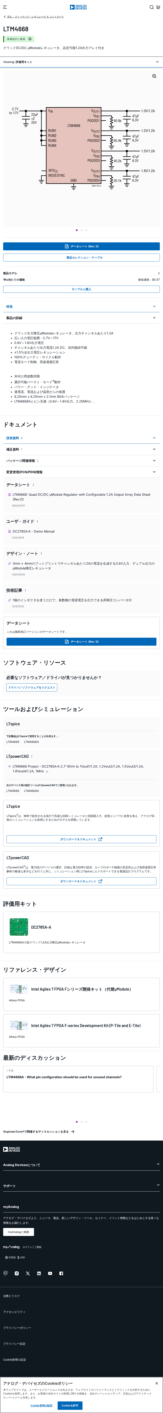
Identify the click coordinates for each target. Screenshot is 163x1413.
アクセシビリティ (14, 1311)
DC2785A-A (41, 927)
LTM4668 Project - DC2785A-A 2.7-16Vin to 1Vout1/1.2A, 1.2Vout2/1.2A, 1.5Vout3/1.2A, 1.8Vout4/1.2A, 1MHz (78, 768)
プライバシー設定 (14, 1343)
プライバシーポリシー (17, 1327)
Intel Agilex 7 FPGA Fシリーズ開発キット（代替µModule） (82, 989)
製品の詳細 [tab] (14, 318)
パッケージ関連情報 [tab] (22, 461)
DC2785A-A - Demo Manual (34, 531)
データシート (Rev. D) (85, 246)
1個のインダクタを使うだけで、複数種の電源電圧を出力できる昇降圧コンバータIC (72, 600)
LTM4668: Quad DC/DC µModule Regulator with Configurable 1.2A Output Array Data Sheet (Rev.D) (81, 497)
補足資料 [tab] (14, 449)
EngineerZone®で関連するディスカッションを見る (36, 1131)
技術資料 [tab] (14, 438)
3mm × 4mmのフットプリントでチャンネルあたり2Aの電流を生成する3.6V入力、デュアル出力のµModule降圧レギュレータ (84, 565)
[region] (81, 1395)
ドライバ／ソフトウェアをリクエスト (31, 687)
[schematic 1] (81, 148)
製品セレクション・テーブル (85, 257)
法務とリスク (11, 1295)
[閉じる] (156, 1383)
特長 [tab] (9, 306)
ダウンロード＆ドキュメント (78, 839)
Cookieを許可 (70, 1405)
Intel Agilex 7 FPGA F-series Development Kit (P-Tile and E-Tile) (85, 1025)
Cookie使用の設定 (14, 1359)
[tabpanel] (81, 367)
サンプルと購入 (81, 289)
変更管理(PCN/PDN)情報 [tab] (24, 472)
